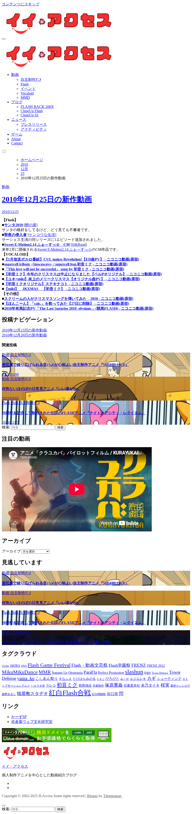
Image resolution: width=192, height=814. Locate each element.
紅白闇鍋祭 (99, 694)
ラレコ (51, 685)
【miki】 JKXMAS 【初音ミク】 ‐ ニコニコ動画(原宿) (52, 289)
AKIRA (15, 665)
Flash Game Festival (49, 665)
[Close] (4, 805)
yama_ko (25, 678)
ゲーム (16, 134)
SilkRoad (79, 245)
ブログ (16, 102)
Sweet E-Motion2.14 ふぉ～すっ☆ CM (37, 245)
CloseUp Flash (32, 111)
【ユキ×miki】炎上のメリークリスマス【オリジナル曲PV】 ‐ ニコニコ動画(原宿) (72, 279)
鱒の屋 (30, 225)
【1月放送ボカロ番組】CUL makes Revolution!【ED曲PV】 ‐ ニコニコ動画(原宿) (71, 259)
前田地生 (85, 685)
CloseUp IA (30, 115)
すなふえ (65, 679)
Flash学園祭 (119, 665)
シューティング (169, 679)
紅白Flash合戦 (70, 692)
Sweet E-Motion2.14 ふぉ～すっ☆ (64, 249)
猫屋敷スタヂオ (32, 693)
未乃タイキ (150, 685)
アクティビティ (34, 129)
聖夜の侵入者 (15, 235)
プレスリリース (34, 124)
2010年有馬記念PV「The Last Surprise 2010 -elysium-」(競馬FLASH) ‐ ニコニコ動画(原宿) (78, 308)
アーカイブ (11, 551)
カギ (151, 678)
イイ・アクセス (15, 766)
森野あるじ (9, 694)
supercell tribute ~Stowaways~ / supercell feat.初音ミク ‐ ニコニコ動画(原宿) (65, 264)
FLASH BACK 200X (37, 107)
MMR (45, 672)
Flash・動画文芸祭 (89, 665)
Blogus (92, 796)
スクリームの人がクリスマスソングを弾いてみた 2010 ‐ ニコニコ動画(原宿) (68, 299)
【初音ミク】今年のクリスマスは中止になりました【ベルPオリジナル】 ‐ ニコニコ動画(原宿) (83, 274)
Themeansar (112, 796)
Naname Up (59, 672)
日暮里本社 (132, 685)
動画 (15, 75)
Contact (17, 143)
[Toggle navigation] (4, 39)
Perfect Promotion (111, 672)
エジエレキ (138, 679)
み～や (124, 679)
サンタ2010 (13, 225)
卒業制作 (98, 685)
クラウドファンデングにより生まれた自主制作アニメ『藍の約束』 (58, 642)
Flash (25, 84)
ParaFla (90, 672)
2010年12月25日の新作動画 (47, 199)
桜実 (165, 685)
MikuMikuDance (20, 672)
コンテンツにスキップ (20, 4)
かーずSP (19, 717)
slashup (134, 671)
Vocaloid (27, 93)
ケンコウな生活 (42, 235)
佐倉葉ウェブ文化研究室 (31, 722)
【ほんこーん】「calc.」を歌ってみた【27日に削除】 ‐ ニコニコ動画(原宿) (66, 304)
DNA (24, 666)
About (16, 139)
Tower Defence (160, 673)
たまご (100, 679)
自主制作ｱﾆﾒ (31, 79)
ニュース (18, 120)
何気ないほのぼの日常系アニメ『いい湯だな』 (41, 389)
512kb (5, 666)
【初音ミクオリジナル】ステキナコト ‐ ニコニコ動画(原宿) (53, 284)
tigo (147, 672)
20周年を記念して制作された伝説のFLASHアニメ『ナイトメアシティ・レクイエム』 (74, 413)
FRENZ (138, 665)
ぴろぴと (112, 679)
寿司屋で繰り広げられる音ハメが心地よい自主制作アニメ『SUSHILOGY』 (65, 365)
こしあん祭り (46, 679)
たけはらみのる (84, 679)
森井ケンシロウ (180, 685)
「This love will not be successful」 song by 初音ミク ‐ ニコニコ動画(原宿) (64, 269)
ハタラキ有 (38, 685)
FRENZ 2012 (156, 665)
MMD (25, 97)
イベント (28, 89)
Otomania (75, 672)
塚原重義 (114, 685)
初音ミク (67, 685)
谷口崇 (112, 694)
